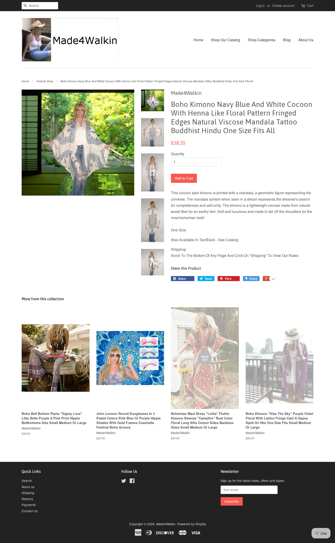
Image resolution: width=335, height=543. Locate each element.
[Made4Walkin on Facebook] (132, 481)
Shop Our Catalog (225, 39)
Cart (310, 5)
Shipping (28, 492)
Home (198, 39)
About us (28, 486)
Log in (260, 5)
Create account (283, 5)
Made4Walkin (165, 524)
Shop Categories (261, 39)
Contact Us (30, 511)
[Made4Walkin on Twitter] (123, 481)
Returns (27, 498)
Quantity (177, 153)
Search (27, 480)
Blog (287, 39)
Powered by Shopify (191, 524)
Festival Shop (44, 81)
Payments (29, 504)
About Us (305, 39)
